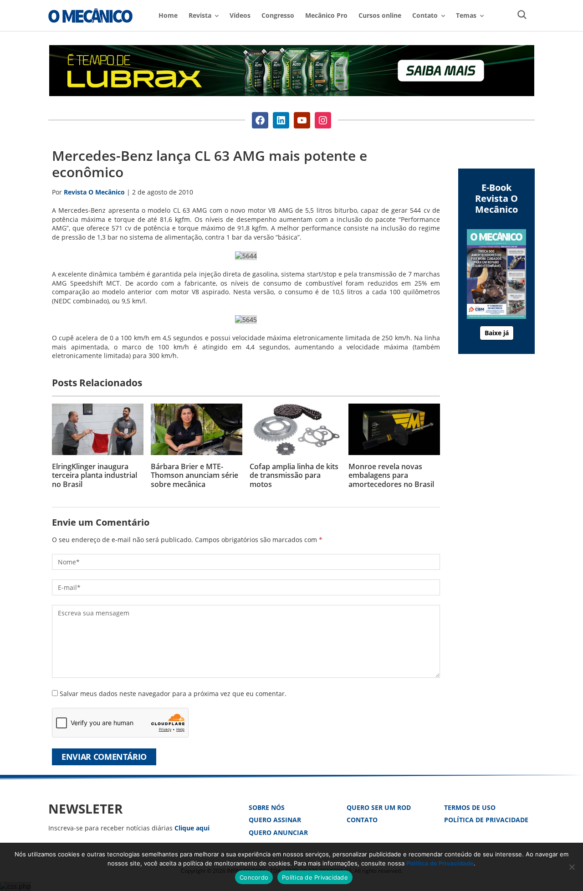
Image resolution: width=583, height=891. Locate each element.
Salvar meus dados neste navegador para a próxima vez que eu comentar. (173, 693)
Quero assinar (275, 819)
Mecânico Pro (326, 15)
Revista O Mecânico (90, 15)
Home (168, 15)
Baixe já (497, 332)
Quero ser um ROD (379, 807)
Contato (362, 819)
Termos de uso (470, 807)
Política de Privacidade (486, 819)
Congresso (277, 15)
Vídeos (240, 15)
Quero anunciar (278, 832)
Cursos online (379, 15)
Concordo (254, 877)
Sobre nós (267, 807)
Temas (466, 15)
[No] (571, 866)
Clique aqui (192, 828)
